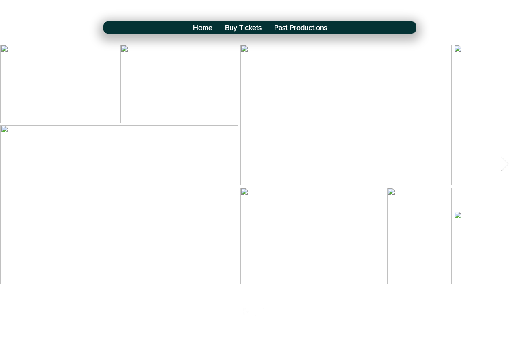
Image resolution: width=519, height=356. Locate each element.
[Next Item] (505, 164)
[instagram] (259, 312)
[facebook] (247, 312)
